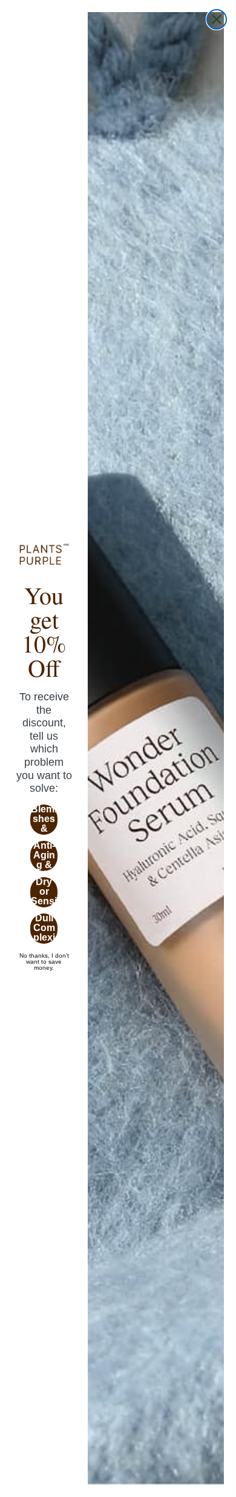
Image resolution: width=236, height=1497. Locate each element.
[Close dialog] (216, 19)
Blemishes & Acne (44, 819)
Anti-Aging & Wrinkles (44, 856)
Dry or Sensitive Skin (44, 892)
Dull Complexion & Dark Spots (43, 928)
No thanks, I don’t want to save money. (44, 956)
